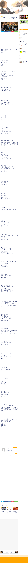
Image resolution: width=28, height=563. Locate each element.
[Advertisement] (9, 41)
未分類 (2, 16)
